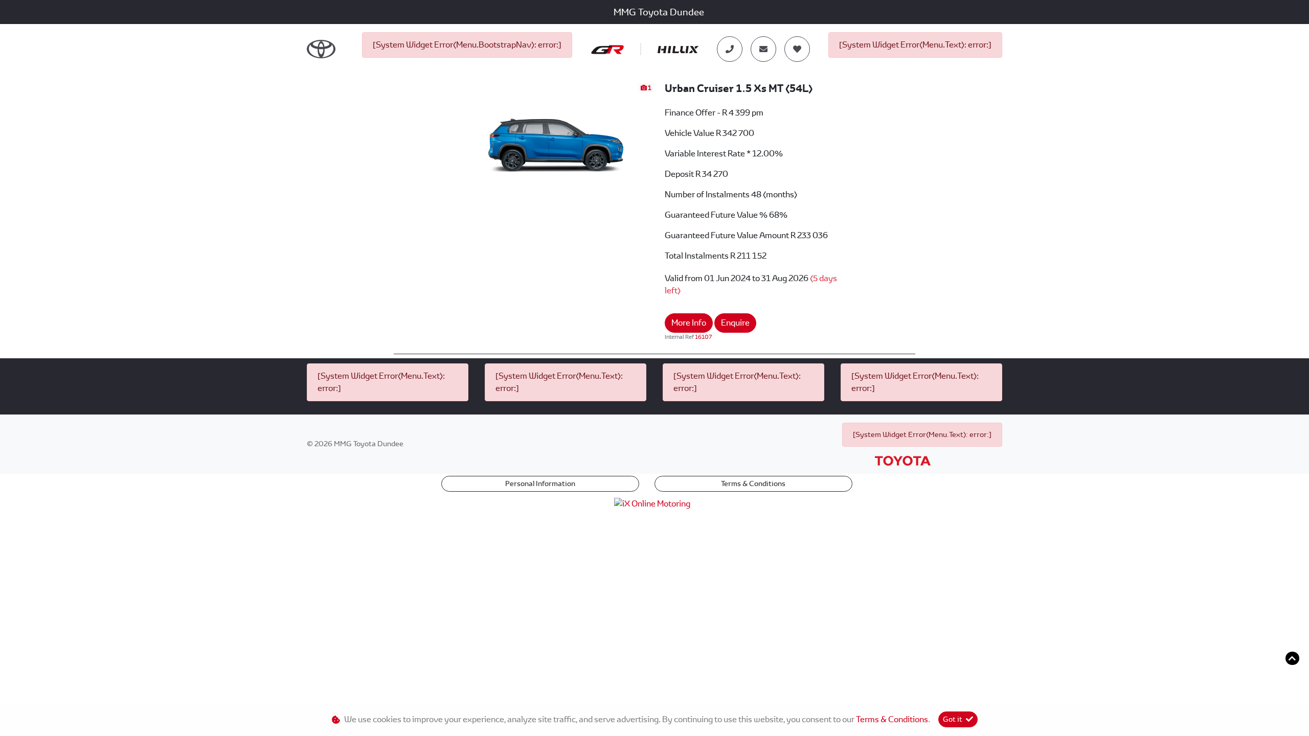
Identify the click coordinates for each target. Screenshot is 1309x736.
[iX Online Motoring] (654, 503)
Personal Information (540, 483)
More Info (688, 322)
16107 (703, 336)
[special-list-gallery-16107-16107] (557, 136)
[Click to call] (729, 49)
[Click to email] (763, 49)
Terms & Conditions (753, 483)
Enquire (735, 322)
